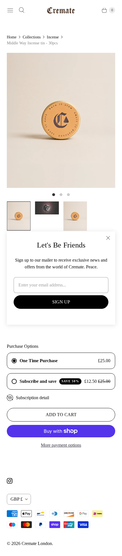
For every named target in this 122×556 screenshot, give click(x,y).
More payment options (61, 445)
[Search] (21, 10)
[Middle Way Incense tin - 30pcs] (61, 120)
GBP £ (16, 499)
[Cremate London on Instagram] (13, 481)
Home (11, 37)
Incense (53, 37)
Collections (32, 37)
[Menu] (10, 10)
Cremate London (37, 543)
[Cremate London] (61, 10)
